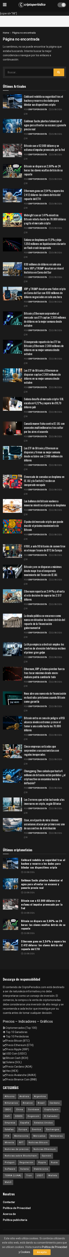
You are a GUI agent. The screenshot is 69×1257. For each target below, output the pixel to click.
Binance (28, 1103)
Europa (23, 1129)
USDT (40, 1175)
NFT (21, 1142)
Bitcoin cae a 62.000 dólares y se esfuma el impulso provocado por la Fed (44, 147)
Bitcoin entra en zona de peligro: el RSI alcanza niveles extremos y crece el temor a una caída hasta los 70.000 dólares (44, 724)
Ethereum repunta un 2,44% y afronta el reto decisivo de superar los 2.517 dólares (44, 595)
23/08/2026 (56, 109)
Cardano (55, 1103)
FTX (7, 1136)
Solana (24, 1169)
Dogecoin (33, 1116)
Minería (9, 1142)
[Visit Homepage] (32, 5)
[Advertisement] (34, 20)
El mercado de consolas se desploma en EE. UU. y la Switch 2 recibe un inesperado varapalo (44, 480)
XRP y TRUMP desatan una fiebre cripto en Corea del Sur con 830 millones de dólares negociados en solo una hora (45, 293)
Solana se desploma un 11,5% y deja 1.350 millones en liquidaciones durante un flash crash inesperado (45, 243)
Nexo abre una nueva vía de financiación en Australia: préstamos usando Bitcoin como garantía (45, 697)
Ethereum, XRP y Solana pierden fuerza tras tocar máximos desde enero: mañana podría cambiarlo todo (44, 673)
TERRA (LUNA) (13, 1175)
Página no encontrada (24, 33)
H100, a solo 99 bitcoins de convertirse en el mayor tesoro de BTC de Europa (44, 548)
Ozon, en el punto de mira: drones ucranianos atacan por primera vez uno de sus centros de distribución (44, 824)
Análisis (24, 1096)
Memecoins (21, 1136)
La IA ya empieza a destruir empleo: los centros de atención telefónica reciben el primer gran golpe (45, 648)
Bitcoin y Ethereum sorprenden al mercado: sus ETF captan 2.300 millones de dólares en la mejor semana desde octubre (45, 319)
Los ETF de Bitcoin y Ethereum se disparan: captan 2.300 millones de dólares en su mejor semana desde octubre (42, 376)
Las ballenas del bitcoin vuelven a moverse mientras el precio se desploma (45, 503)
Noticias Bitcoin (38, 1142)
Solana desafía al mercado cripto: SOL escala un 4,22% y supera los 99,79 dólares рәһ (44, 403)
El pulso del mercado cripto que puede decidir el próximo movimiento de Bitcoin (43, 525)
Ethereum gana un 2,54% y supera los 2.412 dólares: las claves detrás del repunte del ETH (44, 194)
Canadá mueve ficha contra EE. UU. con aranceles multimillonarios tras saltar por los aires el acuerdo (44, 427)
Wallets (52, 1175)
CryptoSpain (51, 1109)
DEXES (19, 1116)
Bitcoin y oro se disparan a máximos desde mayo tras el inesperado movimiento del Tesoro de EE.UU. (43, 570)
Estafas (9, 1129)
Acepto (42, 1252)
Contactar (9, 1202)
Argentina (40, 1096)
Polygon (10, 1162)
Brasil (41, 1103)
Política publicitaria (15, 1220)
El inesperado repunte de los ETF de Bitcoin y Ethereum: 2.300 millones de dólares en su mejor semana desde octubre (44, 348)
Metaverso (56, 1136)
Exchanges (52, 1129)
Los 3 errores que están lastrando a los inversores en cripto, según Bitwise (44, 801)
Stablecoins (41, 1169)
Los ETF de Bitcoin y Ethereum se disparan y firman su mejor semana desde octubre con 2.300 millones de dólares (43, 454)
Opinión (46, 1155)
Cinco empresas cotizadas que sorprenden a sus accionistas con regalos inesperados (41, 750)
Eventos (36, 1129)
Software (10, 1169)
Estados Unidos (43, 1122)
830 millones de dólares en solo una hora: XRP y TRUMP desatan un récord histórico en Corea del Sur (44, 268)
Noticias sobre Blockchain (21, 1155)
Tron (29, 1175)
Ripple (42, 1162)
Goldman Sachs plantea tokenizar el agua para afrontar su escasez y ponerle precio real (45, 125)
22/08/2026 (56, 277)
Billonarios (11, 1103)
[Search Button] (58, 72)
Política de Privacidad (17, 1208)
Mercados (39, 1136)
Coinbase (33, 1109)
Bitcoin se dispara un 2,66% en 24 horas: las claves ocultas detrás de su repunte (43, 170)
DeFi (7, 1116)
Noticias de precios (17, 1149)
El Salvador (51, 1116)
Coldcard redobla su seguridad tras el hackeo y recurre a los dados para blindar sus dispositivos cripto (43, 100)
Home (6, 33)
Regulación (26, 1162)
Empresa (10, 1122)
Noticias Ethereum (45, 1149)
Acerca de (9, 1214)
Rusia (54, 1162)
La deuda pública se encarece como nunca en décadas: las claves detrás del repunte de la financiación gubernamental (44, 621)
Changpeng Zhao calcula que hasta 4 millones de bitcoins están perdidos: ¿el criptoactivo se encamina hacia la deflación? (44, 777)
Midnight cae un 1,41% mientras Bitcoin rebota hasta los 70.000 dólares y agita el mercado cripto (45, 219)
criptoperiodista (37, 109)
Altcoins (10, 1096)
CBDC (8, 1109)
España (24, 1122)
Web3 (8, 1182)
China (19, 1109)
